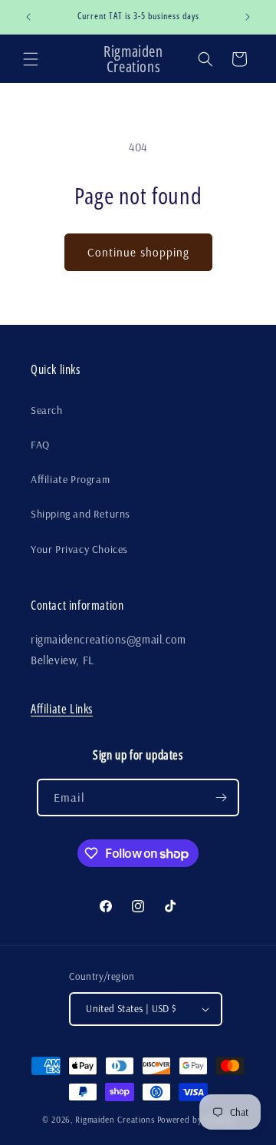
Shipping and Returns (80, 514)
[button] (31, 59)
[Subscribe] (221, 797)
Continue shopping (138, 252)
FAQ (40, 445)
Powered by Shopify (196, 1119)
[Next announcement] (247, 17)
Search (47, 410)
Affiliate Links (62, 708)
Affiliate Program (70, 479)
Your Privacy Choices (79, 549)
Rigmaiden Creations (114, 1119)
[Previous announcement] (28, 17)
